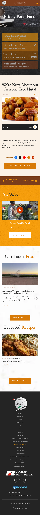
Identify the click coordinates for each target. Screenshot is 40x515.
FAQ (20, 426)
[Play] (35, 127)
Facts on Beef (20, 447)
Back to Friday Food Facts (20, 166)
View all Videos (20, 235)
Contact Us (20, 432)
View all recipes (20, 381)
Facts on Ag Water (20, 466)
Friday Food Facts (20, 444)
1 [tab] (11, 227)
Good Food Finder (26, 496)
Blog (20, 429)
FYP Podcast (20, 423)
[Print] (28, 157)
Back (35, 94)
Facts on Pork (20, 450)
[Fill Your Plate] (4, 3)
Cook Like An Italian (14, 492)
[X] (20, 157)
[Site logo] (20, 404)
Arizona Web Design (21, 508)
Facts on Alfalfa (20, 463)
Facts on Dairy (20, 453)
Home (20, 413)
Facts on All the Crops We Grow (20, 460)
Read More (6, 305)
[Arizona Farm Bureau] (20, 473)
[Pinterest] (24, 3)
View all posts (20, 317)
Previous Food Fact (11, 181)
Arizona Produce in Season (20, 438)
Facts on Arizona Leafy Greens (20, 457)
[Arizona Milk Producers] (20, 488)
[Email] (32, 157)
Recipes (20, 419)
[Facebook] (16, 3)
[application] (20, 127)
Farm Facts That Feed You (20, 441)
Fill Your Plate (25, 503)
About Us (20, 416)
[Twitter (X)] (20, 3)
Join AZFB (20, 435)
